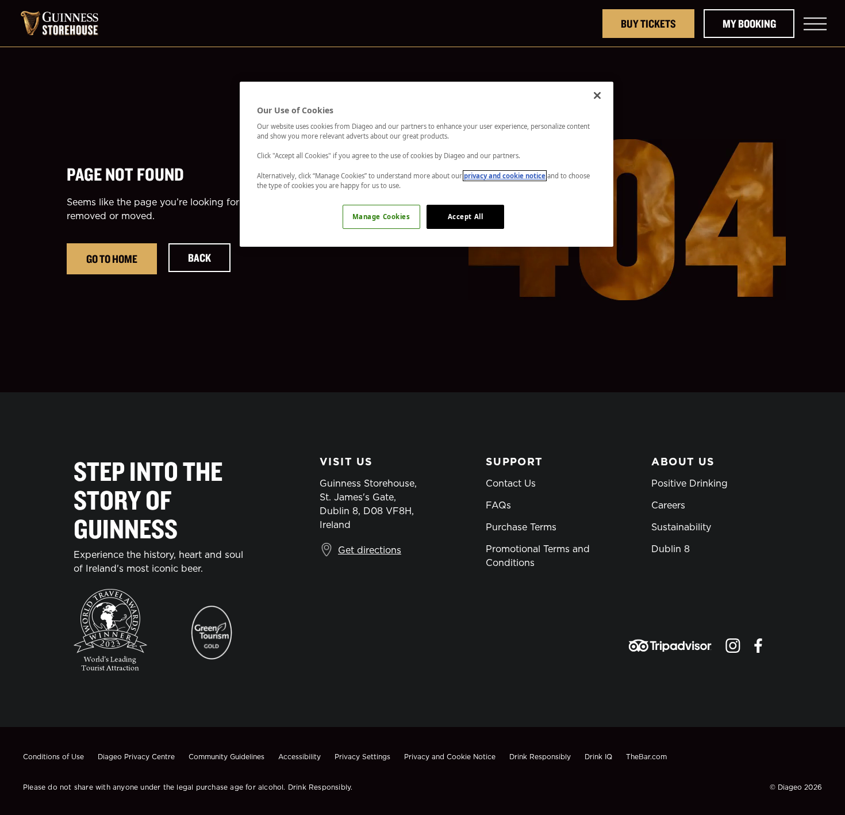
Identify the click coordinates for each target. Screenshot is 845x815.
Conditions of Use (53, 756)
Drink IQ (598, 756)
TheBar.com (646, 756)
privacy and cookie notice (505, 175)
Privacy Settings (362, 756)
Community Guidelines (226, 756)
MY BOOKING (749, 23)
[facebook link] (758, 645)
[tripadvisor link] (670, 645)
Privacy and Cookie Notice (450, 756)
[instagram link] (732, 645)
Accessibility (299, 756)
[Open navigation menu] (815, 23)
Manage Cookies (381, 216)
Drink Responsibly (540, 756)
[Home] (65, 23)
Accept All (465, 216)
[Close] (597, 95)
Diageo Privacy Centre (136, 756)
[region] (426, 164)
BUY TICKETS (648, 23)
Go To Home (111, 258)
